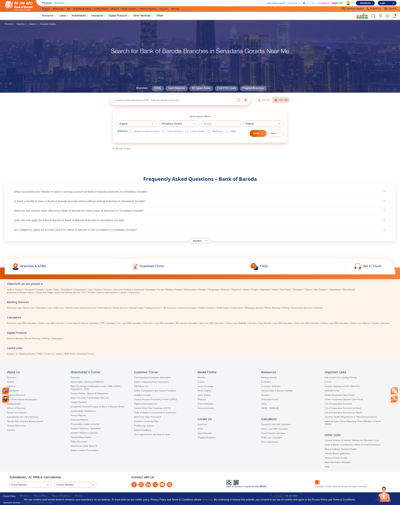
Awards (201, 377)
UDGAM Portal (332, 390)
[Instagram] (141, 484)
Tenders (265, 395)
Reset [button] (273, 133)
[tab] (200, 283)
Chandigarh (66, 289)
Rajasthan (265, 289)
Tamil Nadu (285, 289)
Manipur (203, 289)
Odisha (246, 289)
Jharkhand (138, 289)
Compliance (13, 390)
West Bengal (349, 289)
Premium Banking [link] (82, 9)
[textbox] (172, 100)
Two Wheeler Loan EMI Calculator (275, 323)
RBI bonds (217, 131)
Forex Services (175, 131)
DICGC (263, 486)
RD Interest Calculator (187, 323)
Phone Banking (272, 308)
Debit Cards (223, 308)
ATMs (157, 88)
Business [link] (60, 3)
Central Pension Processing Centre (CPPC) (155, 399)
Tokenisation (57, 338)
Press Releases (205, 403)
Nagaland (236, 289)
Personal (8, 24)
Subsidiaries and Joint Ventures (22, 417)
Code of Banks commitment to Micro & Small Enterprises (353, 444)
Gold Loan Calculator (271, 437)
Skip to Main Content (276, 3)
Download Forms (85, 354)
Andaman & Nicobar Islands (21, 292)
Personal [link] (47, 3)
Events (201, 382)
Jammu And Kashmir (107, 292)
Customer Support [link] (354, 9)
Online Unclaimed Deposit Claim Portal (344, 399)
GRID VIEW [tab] (283, 100)
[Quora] (169, 484)
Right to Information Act (145, 403)
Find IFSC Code (226, 88)
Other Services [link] (141, 16)
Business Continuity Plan (146, 421)
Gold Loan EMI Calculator (307, 323)
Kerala (161, 289)
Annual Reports (78, 415)
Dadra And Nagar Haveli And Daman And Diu (58, 292)
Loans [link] (62, 16)
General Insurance (187, 308)
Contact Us (12, 354)
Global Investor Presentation (85, 450)
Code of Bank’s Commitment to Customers (155, 412)
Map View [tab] (266, 100)
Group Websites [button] (19, 484)
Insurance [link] (97, 16)
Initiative (11, 386)
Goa (90, 289)
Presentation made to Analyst (85, 424)
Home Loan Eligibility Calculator (241, 323)
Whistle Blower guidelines (337, 453)
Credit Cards (236, 308)
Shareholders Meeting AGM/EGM (87, 382)
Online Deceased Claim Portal (339, 395)
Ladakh (123, 292)
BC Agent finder (201, 88)
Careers (11, 430)
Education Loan (44, 308)
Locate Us (49, 354)
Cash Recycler (176, 88)
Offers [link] (159, 16)
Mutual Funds (136, 308)
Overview (11, 377)
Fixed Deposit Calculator (273, 433)
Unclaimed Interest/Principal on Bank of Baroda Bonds (97, 406)
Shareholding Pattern (81, 437)
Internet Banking (15, 338)
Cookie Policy (9, 496)
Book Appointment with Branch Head (152, 434)
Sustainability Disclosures (83, 411)
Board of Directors (16, 395)
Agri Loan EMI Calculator (211, 323)
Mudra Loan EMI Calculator (335, 323)
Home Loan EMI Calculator (51, 323)
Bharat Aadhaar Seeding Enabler (341, 449)
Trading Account (153, 308)
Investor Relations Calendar (84, 433)
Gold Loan (59, 308)
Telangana (298, 289)
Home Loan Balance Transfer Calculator (370, 323)
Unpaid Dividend (79, 402)
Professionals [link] (101, 9)
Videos (59, 354)
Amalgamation (14, 403)
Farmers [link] (164, 9)
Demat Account (120, 308)
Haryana (107, 289)
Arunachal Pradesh (34, 289)
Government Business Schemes (307, 308)
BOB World (69, 354)
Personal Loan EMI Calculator (22, 323)
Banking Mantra (27, 354)
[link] (362, 16)
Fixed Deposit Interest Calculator (83, 323)
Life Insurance (169, 308)
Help (327, 466)
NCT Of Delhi (88, 292)
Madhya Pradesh (174, 289)
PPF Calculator (108, 323)
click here (207, 499)
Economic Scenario (270, 386)
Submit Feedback (142, 430)
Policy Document (79, 441)
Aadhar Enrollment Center (147, 131)
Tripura (308, 289)
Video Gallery (204, 395)
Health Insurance (206, 308)
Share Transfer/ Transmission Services (90, 398)
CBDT (233, 131)
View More (197, 241)
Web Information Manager (338, 462)
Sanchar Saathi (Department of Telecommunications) (351, 417)
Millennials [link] (58, 9)
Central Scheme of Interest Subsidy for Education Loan (352, 440)
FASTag (285, 308)
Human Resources (16, 425)
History (10, 382)
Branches (21, 24)
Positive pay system (144, 425)
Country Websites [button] (65, 484)
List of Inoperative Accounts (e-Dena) (343, 408)
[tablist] (200, 317)
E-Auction (266, 382)
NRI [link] (68, 9)
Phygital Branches (253, 88)
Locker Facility (197, 131)
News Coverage (205, 386)
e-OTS (328, 382)
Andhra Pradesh (15, 289)
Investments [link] (79, 16)
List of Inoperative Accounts (338, 403)
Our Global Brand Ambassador (22, 399)
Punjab (254, 289)
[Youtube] (162, 484)
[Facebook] (134, 484)
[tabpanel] (200, 291)
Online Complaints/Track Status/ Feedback (155, 390)
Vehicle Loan (72, 308)
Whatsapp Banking (254, 308)
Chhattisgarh (80, 289)
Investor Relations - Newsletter (86, 428)
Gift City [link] (175, 9)
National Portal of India (336, 458)
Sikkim (275, 289)
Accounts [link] (47, 16)
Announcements (206, 408)
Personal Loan (14, 308)
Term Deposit (104, 308)
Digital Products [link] (118, 16)
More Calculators (269, 442)
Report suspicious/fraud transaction (151, 382)
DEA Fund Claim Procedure (147, 417)
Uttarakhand (335, 289)
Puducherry (134, 292)
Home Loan (29, 308)
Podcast (202, 399)
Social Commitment (16, 412)
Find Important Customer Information (152, 377)
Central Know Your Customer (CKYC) (152, 408)
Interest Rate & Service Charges (277, 390)
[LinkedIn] (148, 484)
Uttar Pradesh (320, 289)
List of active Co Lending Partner (341, 377)
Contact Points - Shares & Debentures (89, 393)
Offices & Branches (16, 408)
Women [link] (114, 9)
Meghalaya (213, 289)
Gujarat (32, 24)
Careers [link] (392, 9)
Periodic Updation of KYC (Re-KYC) (342, 386)
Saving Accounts (88, 308)
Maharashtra (190, 289)
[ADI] (5, 399)
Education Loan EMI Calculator (158, 323)
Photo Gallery (204, 390)
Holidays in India (142, 395)
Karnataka (151, 289)
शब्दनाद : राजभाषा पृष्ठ (270, 408)
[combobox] (394, 390)
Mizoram (225, 289)
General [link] (46, 9)
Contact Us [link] (375, 9)
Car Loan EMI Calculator (129, 323)
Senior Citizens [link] (129, 9)
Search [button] (256, 133)
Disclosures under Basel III (84, 446)
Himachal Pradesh (123, 289)
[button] (373, 16)
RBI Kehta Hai (141, 386)
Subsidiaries (365, 3)
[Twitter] (155, 484)
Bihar (56, 289)
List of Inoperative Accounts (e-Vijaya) (343, 412)
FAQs (39, 354)
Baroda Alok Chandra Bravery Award (25, 421)
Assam (48, 289)
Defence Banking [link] (148, 9)
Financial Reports (79, 419)
